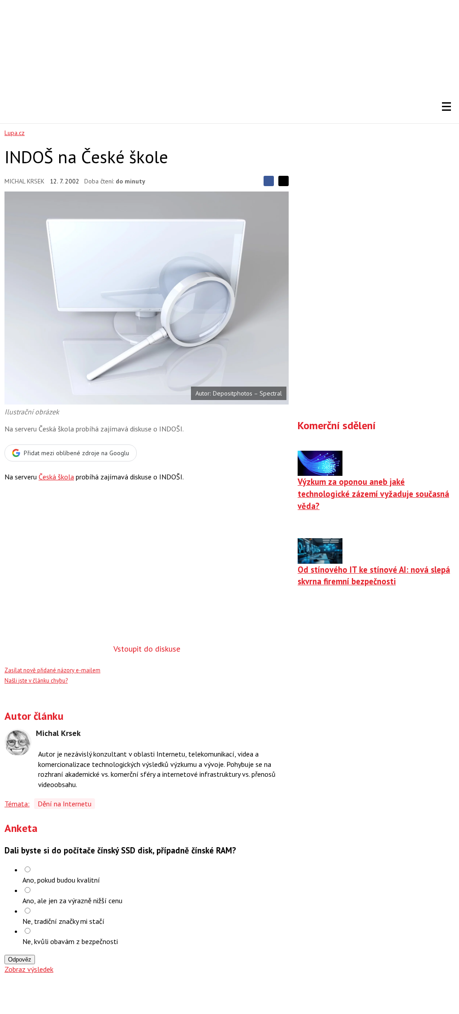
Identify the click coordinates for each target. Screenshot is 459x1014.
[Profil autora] (17, 742)
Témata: (17, 803)
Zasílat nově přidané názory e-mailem (52, 670)
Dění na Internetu (64, 803)
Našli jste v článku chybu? (36, 680)
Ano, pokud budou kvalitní (61, 879)
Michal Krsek (24, 181)
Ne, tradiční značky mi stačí (63, 921)
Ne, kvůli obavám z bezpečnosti (70, 941)
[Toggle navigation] (446, 107)
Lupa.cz (14, 133)
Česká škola (56, 476)
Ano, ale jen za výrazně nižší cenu (72, 900)
